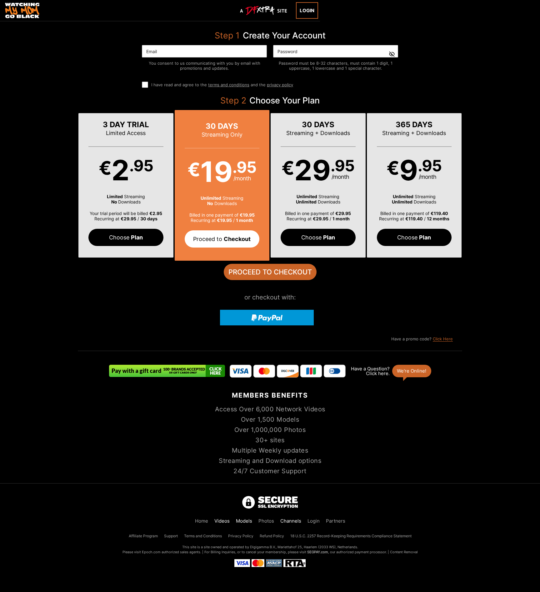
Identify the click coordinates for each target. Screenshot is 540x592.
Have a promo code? (422, 338)
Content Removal (404, 552)
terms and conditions (228, 84)
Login (307, 10)
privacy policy (280, 84)
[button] (125, 185)
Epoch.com (151, 552)
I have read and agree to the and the (222, 84)
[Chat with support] (390, 371)
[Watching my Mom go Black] (22, 10)
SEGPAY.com (317, 552)
